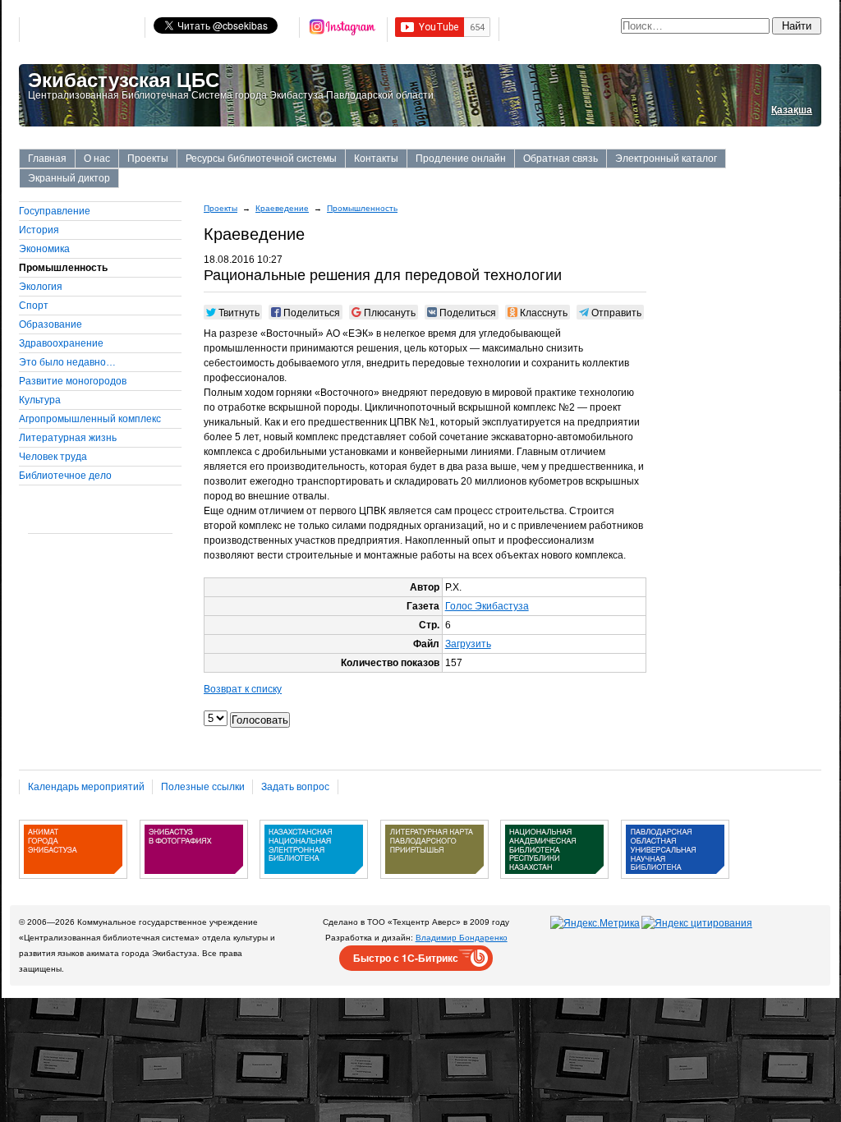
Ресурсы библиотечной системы (261, 158)
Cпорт (33, 305)
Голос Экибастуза (487, 606)
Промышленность (362, 208)
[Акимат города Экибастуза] (73, 884)
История (39, 230)
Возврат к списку (243, 689)
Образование (50, 324)
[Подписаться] (343, 29)
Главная (47, 158)
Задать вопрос (295, 787)
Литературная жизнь (68, 438)
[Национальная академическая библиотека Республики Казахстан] (554, 884)
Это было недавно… (67, 362)
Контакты (376, 158)
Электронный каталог (666, 158)
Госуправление (54, 211)
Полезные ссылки (203, 787)
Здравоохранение (61, 343)
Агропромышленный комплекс (90, 419)
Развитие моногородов (72, 381)
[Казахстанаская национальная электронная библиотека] (314, 884)
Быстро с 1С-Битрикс (405, 957)
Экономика (44, 249)
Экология (40, 286)
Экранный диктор (69, 178)
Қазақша (791, 110)
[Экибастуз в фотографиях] (194, 884)
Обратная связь (560, 158)
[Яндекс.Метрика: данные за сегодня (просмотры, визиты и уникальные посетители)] (595, 923)
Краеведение (282, 208)
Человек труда (53, 456)
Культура (40, 400)
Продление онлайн (461, 158)
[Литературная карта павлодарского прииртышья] (434, 884)
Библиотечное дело (65, 475)
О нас (97, 158)
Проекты (147, 158)
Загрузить (468, 644)
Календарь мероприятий (86, 787)
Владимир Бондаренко (462, 937)
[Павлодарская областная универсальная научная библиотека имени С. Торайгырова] (675, 884)
